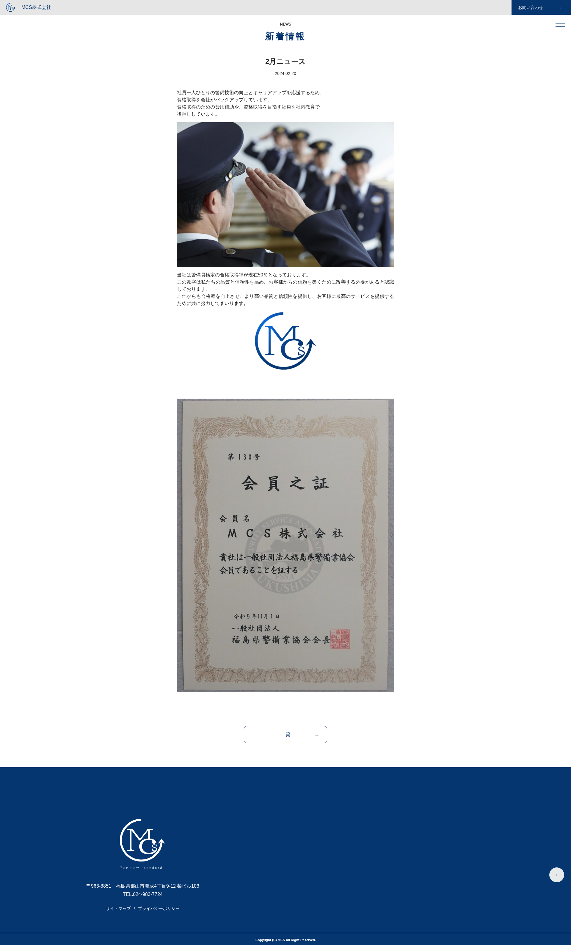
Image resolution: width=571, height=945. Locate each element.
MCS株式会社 (36, 7)
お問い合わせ (530, 7)
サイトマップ (118, 908)
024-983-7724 (148, 894)
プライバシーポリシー (159, 908)
